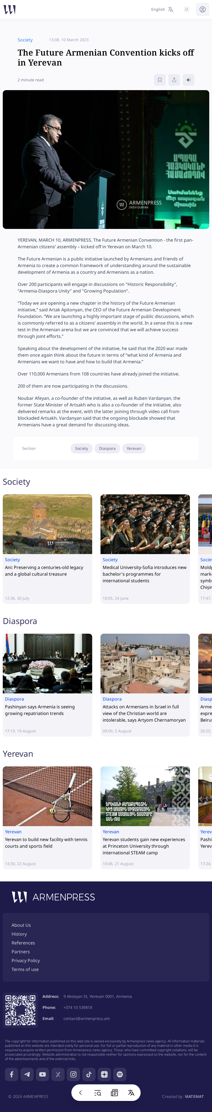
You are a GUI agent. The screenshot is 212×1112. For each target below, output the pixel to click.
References (23, 943)
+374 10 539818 (77, 1007)
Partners (21, 952)
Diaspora (107, 448)
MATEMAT (194, 1096)
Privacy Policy (26, 960)
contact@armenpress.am (86, 1018)
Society (81, 448)
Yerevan (134, 448)
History (19, 934)
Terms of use (25, 969)
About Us (21, 925)
